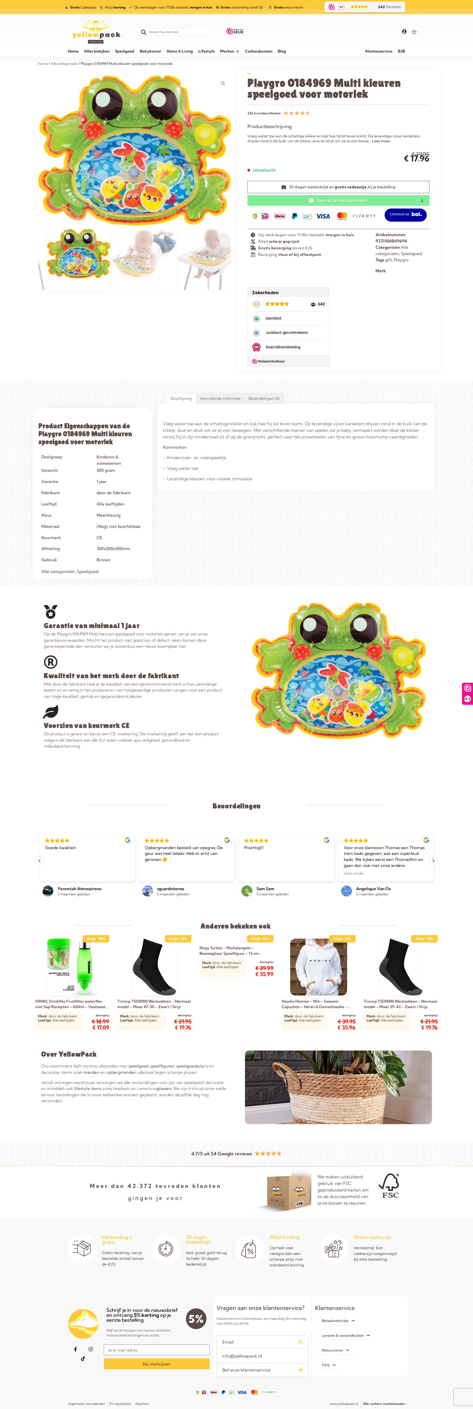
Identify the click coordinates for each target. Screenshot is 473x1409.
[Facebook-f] (75, 1349)
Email (228, 1342)
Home (73, 51)
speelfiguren (162, 1066)
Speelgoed (124, 51)
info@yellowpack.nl (242, 1356)
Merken (227, 51)
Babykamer (150, 51)
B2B (401, 51)
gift (388, 259)
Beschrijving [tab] (181, 398)
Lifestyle (206, 51)
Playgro (401, 259)
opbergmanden (121, 1072)
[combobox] (176, 32)
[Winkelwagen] (414, 32)
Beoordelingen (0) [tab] (264, 398)
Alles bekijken (96, 51)
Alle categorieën (58, 571)
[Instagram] (90, 1349)
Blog (282, 51)
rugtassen (162, 1088)
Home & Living (180, 51)
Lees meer (381, 140)
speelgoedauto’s (192, 1066)
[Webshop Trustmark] (235, 32)
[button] (433, 861)
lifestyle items (88, 1088)
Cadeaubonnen (258, 51)
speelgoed (138, 1066)
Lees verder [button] (254, 873)
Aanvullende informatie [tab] (220, 398)
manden (91, 1072)
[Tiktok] (83, 1358)
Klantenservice (379, 51)
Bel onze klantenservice (246, 1370)
